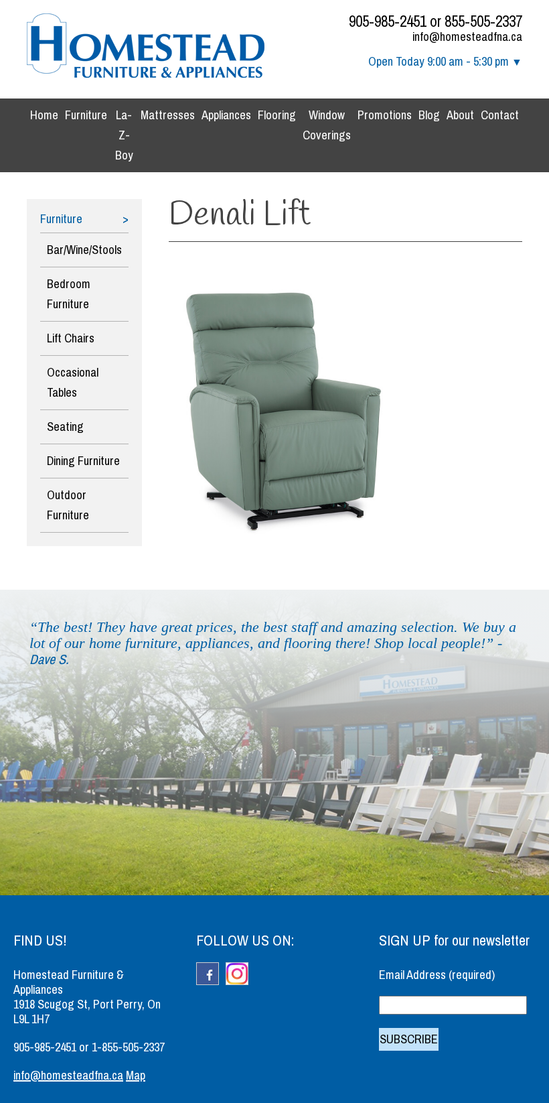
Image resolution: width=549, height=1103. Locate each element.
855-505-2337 (483, 21)
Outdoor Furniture (68, 505)
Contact (500, 115)
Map (135, 1075)
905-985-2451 (387, 21)
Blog (429, 115)
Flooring (277, 115)
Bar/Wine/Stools (84, 250)
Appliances (226, 115)
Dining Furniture (83, 461)
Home (44, 115)
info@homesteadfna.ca (467, 36)
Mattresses (168, 115)
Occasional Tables (72, 383)
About (460, 115)
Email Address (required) (437, 975)
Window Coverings (327, 125)
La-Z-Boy (124, 135)
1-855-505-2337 (128, 1047)
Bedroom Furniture (68, 294)
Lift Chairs (70, 338)
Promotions (385, 115)
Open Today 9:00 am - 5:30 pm (438, 61)
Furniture (86, 115)
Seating (65, 427)
